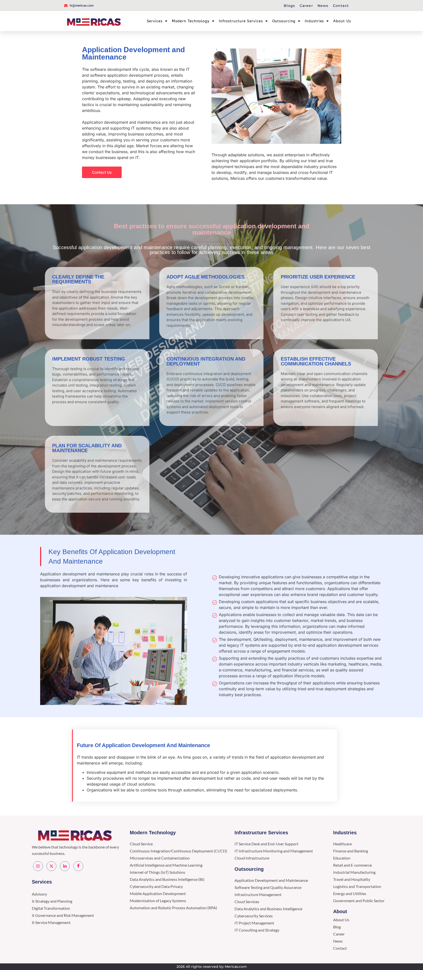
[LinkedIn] (65, 866)
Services (155, 21)
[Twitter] (51, 866)
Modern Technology (191, 21)
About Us (342, 21)
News (323, 5)
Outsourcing (284, 21)
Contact (341, 5)
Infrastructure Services (241, 21)
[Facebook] (78, 866)
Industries (314, 21)
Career (306, 5)
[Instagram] (38, 866)
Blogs (289, 5)
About (340, 911)
